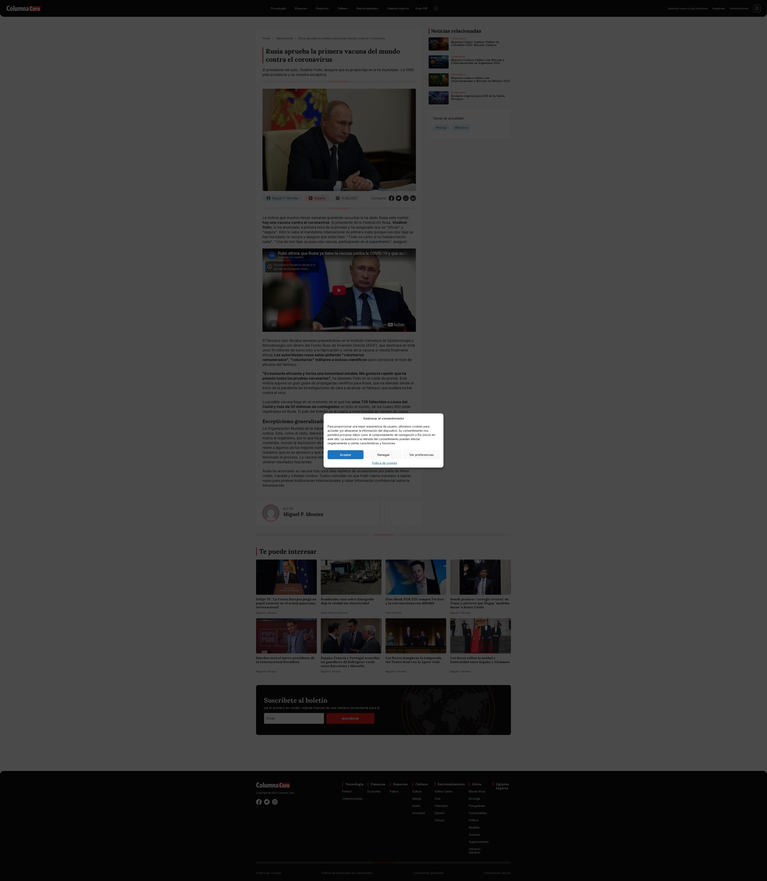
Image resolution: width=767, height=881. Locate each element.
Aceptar (345, 454)
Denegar (383, 454)
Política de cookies (384, 463)
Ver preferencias (421, 454)
